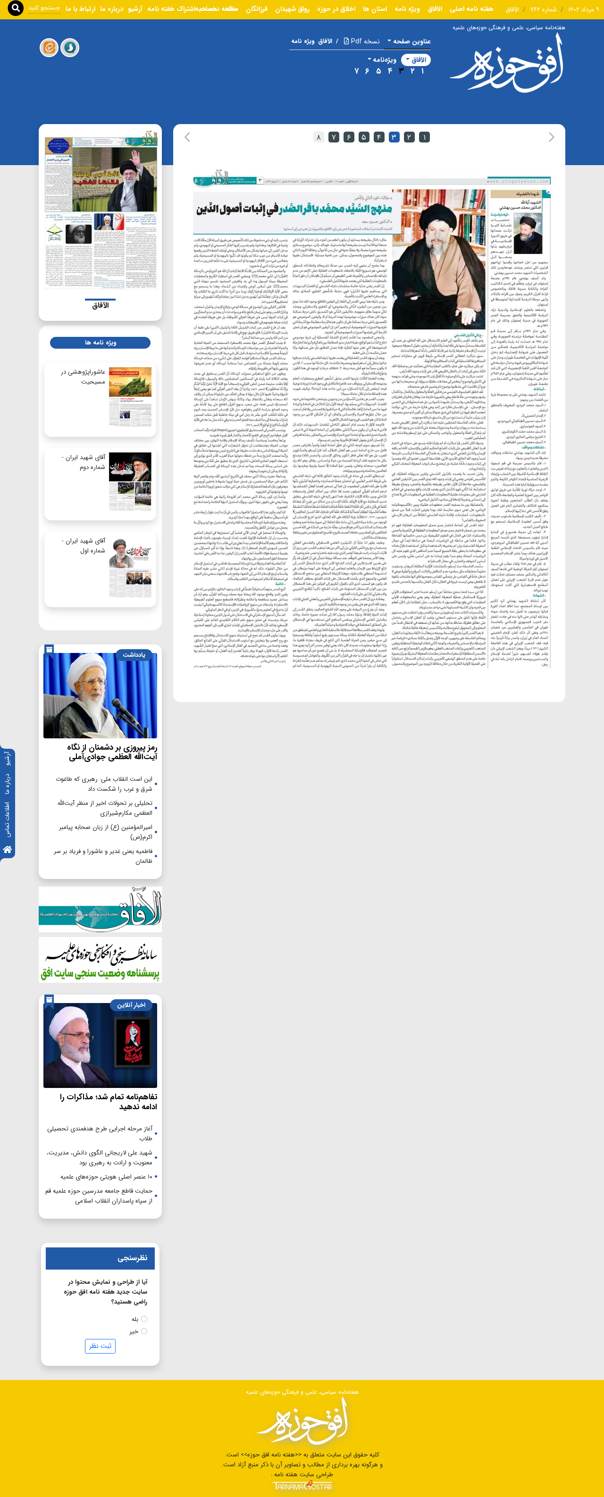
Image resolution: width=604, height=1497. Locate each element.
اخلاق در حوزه (336, 9)
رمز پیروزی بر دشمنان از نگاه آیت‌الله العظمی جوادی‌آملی (112, 752)
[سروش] (69, 47)
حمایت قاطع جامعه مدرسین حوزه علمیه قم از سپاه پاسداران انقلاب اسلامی (98, 1196)
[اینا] (49, 47)
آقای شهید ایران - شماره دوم (83, 462)
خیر (133, 1332)
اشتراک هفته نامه (171, 9)
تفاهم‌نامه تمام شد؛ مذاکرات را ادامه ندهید (108, 1102)
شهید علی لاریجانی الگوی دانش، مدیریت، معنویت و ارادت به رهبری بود (99, 1158)
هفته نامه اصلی (472, 9)
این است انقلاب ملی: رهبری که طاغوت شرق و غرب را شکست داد (104, 784)
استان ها (375, 9)
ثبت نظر (100, 1346)
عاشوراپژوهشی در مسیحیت (83, 377)
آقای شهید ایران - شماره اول (83, 546)
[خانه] (7, 850)
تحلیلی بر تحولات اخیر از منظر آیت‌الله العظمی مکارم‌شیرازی (105, 808)
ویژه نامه (407, 9)
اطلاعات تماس (7, 819)
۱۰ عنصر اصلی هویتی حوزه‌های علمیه (106, 1177)
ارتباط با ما (80, 9)
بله (135, 1319)
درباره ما (7, 784)
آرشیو (7, 759)
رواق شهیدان (292, 9)
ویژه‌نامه (384, 60)
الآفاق (435, 9)
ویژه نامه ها (100, 343)
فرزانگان (257, 9)
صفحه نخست (219, 9)
